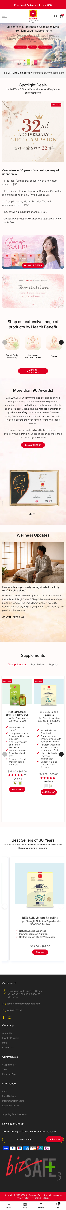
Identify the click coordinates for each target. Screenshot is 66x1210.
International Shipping (13, 1101)
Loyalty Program (10, 1038)
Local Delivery (9, 1096)
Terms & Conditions (40, 1198)
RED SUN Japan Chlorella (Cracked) (17, 713)
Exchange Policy (10, 1105)
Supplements (20, 47)
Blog (4, 1042)
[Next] (61, 342)
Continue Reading (13, 617)
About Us (7, 1033)
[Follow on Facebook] (3, 1017)
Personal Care (45, 47)
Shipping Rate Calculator (14, 1114)
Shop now (33, 952)
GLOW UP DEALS (33, 265)
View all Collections (33, 371)
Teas (32, 47)
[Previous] (4, 342)
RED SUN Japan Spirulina (48, 713)
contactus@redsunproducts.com (23, 1003)
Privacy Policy (23, 1198)
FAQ (4, 1091)
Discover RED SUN (33, 445)
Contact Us (8, 1047)
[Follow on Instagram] (9, 1017)
